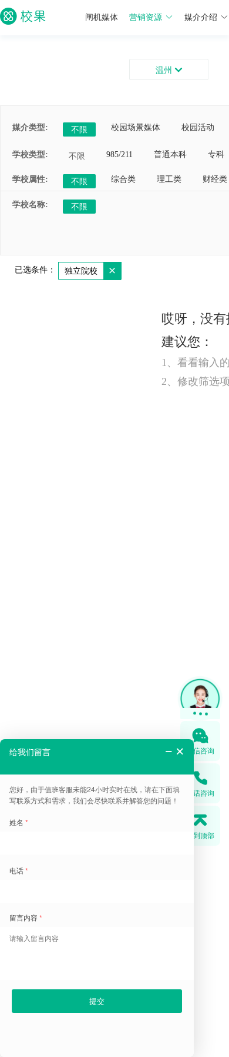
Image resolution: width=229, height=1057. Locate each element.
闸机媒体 (101, 17)
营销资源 (145, 17)
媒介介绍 (200, 17)
